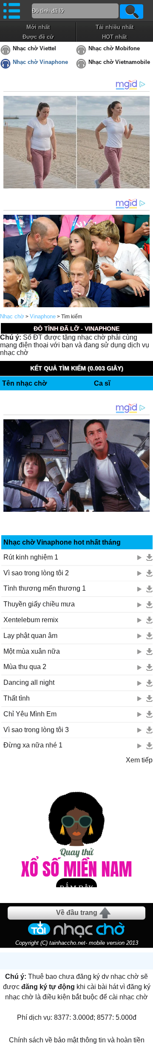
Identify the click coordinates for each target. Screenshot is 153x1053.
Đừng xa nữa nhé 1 (32, 745)
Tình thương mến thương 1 (44, 588)
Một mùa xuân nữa (31, 651)
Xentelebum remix (30, 619)
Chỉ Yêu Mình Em (30, 714)
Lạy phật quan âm (30, 635)
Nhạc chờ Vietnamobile (119, 62)
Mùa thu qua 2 (24, 666)
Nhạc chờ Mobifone (114, 48)
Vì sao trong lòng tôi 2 (36, 573)
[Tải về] (149, 557)
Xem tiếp (139, 760)
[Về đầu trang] (144, 1044)
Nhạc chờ (12, 316)
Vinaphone (43, 316)
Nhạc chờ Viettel (34, 48)
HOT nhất (114, 37)
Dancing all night (28, 682)
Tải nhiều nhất (114, 27)
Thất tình (16, 698)
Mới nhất (38, 27)
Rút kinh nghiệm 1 (30, 557)
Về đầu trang (76, 912)
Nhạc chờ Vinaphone (40, 62)
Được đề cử (38, 37)
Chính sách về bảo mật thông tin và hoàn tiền (76, 1040)
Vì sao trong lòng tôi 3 (36, 729)
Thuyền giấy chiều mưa (39, 604)
